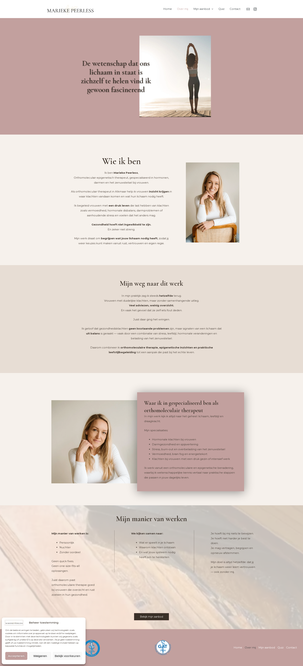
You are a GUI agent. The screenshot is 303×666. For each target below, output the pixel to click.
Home (167, 9)
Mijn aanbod (201, 9)
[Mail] (248, 9)
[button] (211, 9)
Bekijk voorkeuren (67, 656)
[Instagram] (255, 9)
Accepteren (16, 656)
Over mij (182, 9)
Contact (235, 9)
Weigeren (40, 656)
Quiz (221, 9)
